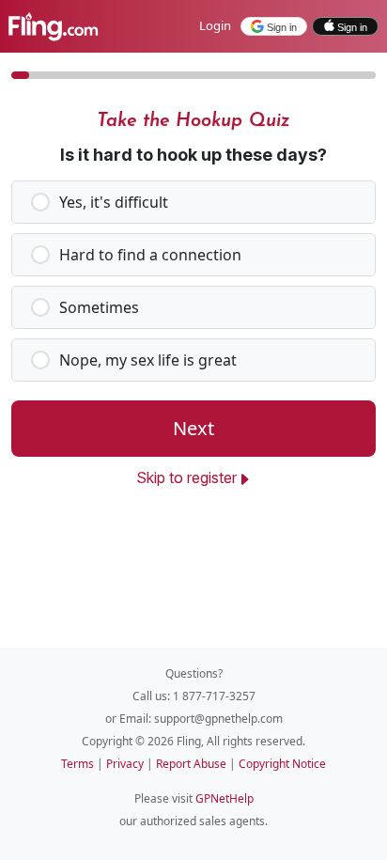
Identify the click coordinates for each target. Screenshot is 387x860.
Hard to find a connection (150, 254)
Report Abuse (192, 764)
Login (215, 25)
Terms (79, 764)
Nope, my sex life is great (148, 360)
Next (193, 428)
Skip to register (186, 477)
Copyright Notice (282, 764)
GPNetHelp (224, 798)
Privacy (126, 764)
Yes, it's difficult (113, 202)
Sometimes (99, 307)
